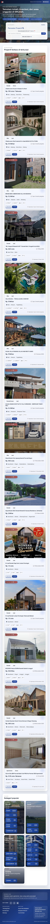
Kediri (18, 199)
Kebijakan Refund (22, 910)
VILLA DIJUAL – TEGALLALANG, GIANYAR (17, 299)
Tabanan (13, 199)
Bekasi (16, 516)
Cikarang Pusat (23, 516)
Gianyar (13, 304)
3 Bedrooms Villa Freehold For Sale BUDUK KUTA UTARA (22, 141)
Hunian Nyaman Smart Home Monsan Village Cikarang (21, 721)
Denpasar (13, 411)
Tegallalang (19, 304)
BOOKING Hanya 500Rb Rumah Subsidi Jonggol (19, 668)
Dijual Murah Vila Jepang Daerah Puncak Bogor (19, 458)
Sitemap (5, 913)
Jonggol (21, 674)
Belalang (23, 199)
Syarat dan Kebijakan (23, 908)
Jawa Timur (10, 252)
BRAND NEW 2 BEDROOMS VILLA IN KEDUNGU (18, 194)
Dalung (25, 147)
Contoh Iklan (21, 913)
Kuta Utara (19, 94)
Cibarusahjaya (30, 727)
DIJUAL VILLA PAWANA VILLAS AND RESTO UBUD (19, 351)
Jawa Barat (10, 464)
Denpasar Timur (21, 411)
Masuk (46, 2)
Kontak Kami (6, 910)
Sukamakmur (22, 464)
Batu (16, 252)
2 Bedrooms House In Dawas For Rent (16, 88)
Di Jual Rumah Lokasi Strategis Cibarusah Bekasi (20, 616)
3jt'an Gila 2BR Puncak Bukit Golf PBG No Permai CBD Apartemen (24, 773)
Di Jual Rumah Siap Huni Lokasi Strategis (17, 563)
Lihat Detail (8, 101)
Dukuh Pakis (24, 779)
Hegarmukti (32, 516)
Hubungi (14, 101)
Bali (8, 94)
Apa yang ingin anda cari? (26, 31)
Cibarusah (22, 727)
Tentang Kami (6, 908)
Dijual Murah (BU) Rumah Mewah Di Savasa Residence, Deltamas (24, 510)
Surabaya (17, 779)
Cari (43, 33)
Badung (13, 94)
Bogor (16, 464)
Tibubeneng (26, 94)
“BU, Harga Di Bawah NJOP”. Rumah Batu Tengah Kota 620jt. (23, 246)
